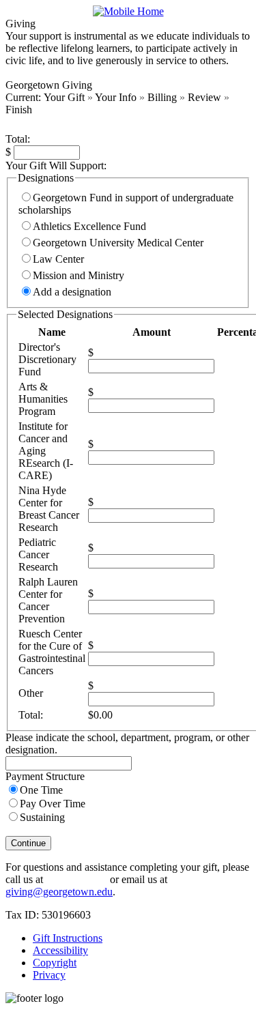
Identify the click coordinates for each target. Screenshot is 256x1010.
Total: (17, 139)
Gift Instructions (67, 938)
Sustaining (42, 817)
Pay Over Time (52, 803)
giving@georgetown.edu (59, 891)
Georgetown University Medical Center (118, 242)
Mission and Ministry (78, 275)
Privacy (49, 975)
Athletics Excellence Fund (89, 226)
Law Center (58, 259)
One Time (41, 790)
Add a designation (72, 292)
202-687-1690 (76, 879)
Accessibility (60, 950)
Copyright (54, 962)
